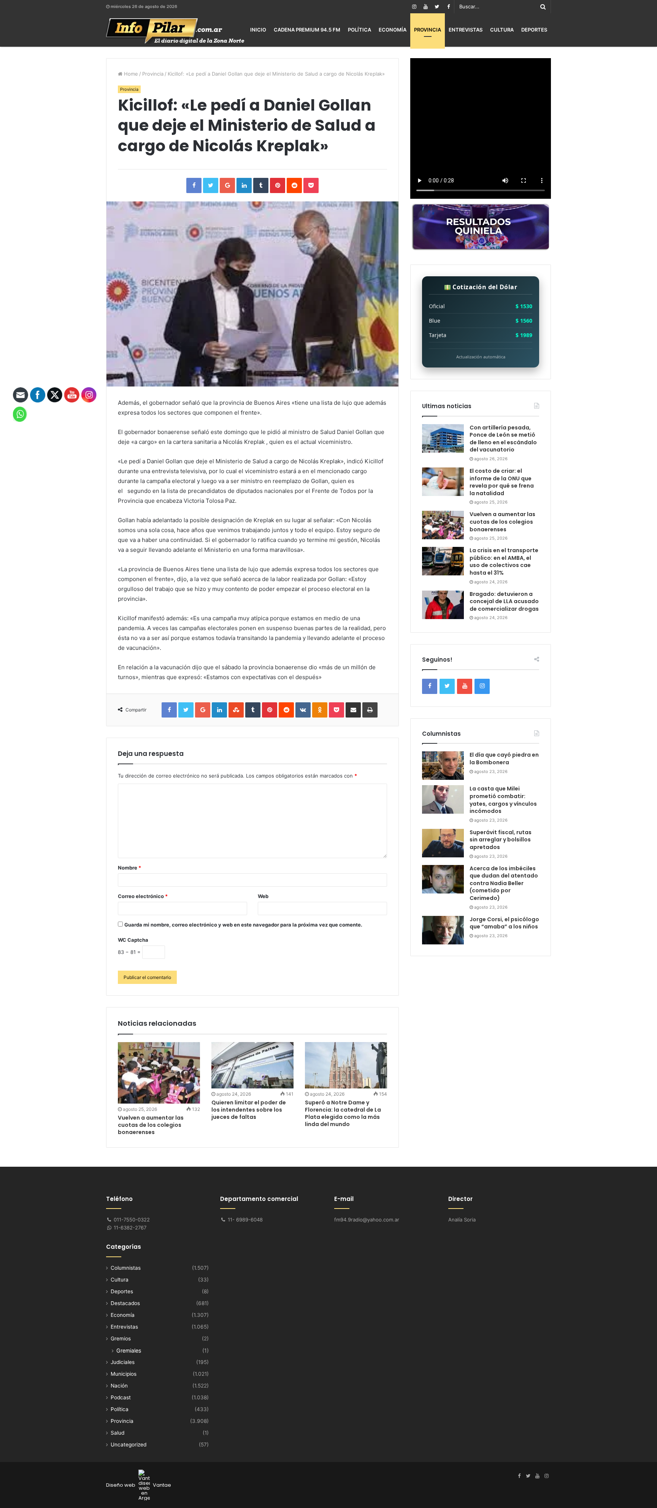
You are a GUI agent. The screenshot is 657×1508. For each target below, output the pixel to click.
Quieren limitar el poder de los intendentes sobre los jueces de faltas (248, 1110)
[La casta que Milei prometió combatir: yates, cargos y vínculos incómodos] (443, 799)
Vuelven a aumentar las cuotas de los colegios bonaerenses (151, 1125)
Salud (117, 1433)
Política (359, 30)
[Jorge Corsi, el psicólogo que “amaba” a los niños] (443, 930)
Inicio (258, 30)
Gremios (121, 1338)
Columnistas (126, 1268)
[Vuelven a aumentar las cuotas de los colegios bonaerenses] (159, 1073)
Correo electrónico (143, 896)
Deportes (534, 30)
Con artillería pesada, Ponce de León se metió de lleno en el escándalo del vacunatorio (503, 439)
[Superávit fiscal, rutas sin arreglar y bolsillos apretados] (443, 843)
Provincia (427, 30)
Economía (392, 30)
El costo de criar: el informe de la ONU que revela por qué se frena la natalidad (502, 482)
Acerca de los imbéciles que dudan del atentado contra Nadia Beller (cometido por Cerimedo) (504, 883)
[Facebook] (448, 6)
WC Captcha (133, 940)
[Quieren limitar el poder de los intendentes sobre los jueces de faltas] (252, 1065)
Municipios (123, 1374)
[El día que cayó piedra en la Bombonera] (443, 765)
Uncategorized (128, 1444)
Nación (119, 1386)
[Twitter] (437, 6)
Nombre (129, 868)
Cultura (502, 30)
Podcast (121, 1397)
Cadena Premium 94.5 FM (307, 30)
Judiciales (123, 1362)
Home (130, 74)
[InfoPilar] (175, 31)
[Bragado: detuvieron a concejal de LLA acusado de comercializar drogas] (443, 605)
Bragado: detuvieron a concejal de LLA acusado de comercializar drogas (504, 601)
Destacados (125, 1303)
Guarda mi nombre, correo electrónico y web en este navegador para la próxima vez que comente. (243, 925)
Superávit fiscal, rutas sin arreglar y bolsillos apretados (501, 839)
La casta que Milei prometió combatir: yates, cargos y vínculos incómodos (503, 800)
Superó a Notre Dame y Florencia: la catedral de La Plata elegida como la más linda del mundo (343, 1113)
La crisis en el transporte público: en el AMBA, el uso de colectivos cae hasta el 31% (504, 561)
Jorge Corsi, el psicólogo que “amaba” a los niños (504, 923)
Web (263, 896)
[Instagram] (414, 6)
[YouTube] (425, 6)
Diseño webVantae (138, 1485)
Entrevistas (465, 30)
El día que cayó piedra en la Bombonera (504, 758)
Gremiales (128, 1350)
